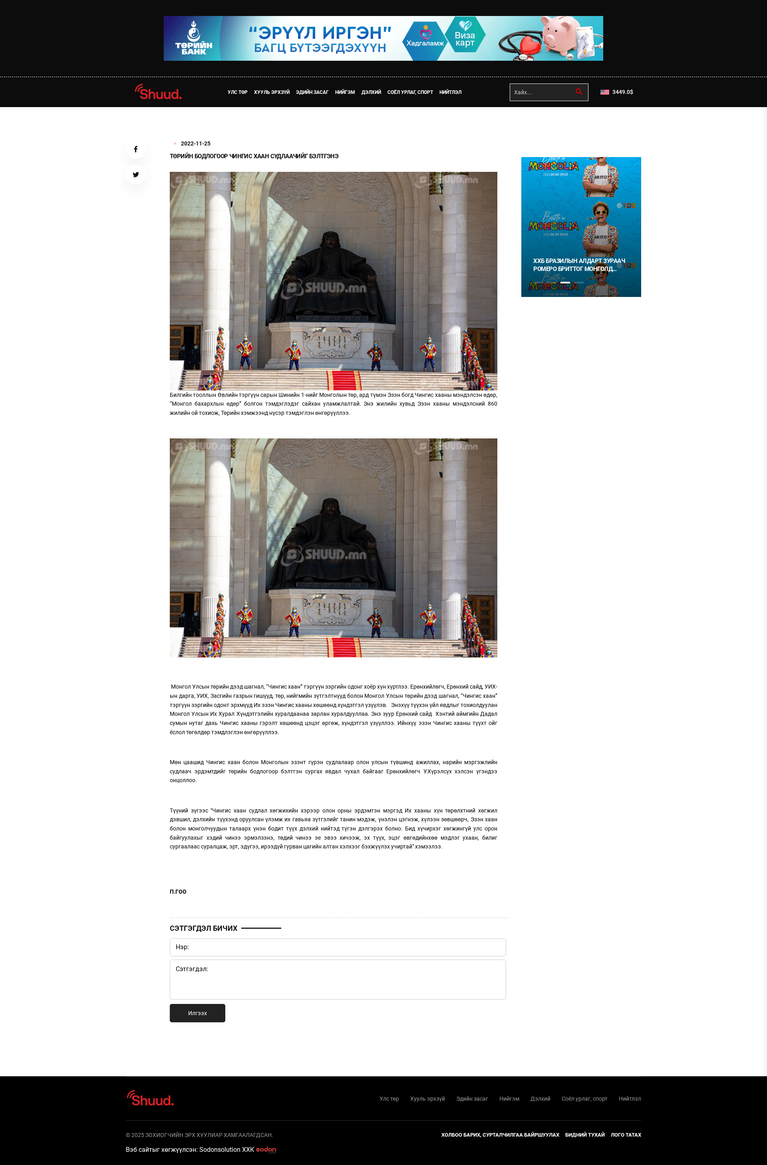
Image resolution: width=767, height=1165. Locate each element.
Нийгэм (345, 92)
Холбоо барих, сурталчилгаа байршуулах (500, 1135)
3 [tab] (565, 282)
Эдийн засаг (312, 92)
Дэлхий (371, 92)
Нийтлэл (450, 92)
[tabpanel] (581, 227)
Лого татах (626, 1135)
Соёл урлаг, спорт (410, 92)
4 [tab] (579, 282)
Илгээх (197, 1013)
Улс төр (238, 92)
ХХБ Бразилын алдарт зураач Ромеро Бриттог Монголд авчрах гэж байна (579, 265)
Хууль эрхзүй (272, 92)
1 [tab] (538, 124)
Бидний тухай (585, 1135)
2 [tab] (551, 282)
